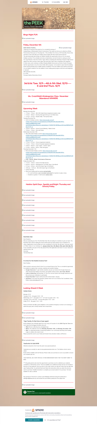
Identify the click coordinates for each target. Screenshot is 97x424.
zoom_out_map (74, 39)
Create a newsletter (34, 420)
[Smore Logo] (33, 2)
